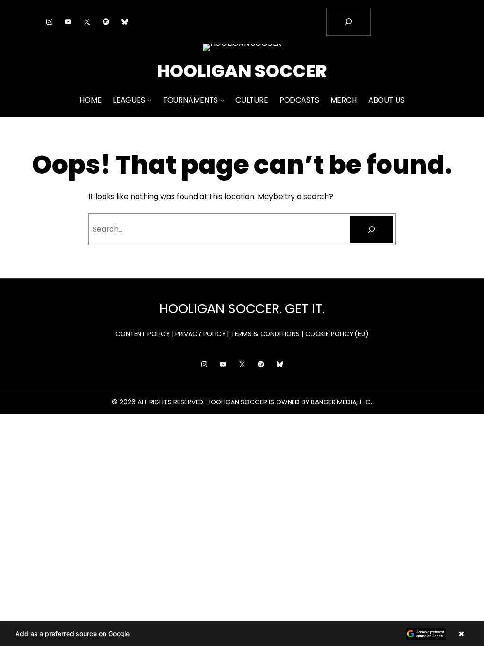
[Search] (371, 229)
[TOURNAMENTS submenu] (222, 100)
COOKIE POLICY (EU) (337, 334)
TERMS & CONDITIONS (265, 334)
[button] (242, 633)
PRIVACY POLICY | (202, 334)
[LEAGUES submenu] (149, 100)
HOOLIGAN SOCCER (242, 71)
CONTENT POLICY (142, 334)
